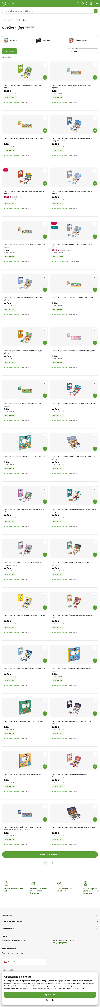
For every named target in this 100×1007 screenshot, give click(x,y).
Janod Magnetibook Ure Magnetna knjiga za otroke (24, 615)
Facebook (9, 953)
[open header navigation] (97, 3)
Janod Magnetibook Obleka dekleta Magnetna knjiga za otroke (23, 563)
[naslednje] (54, 863)
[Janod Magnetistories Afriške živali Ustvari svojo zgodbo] (25, 389)
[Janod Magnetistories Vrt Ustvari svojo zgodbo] (25, 707)
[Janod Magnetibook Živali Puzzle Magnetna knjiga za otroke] (74, 601)
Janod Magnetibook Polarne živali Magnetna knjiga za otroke (24, 669)
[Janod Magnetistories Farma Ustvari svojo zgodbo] (25, 124)
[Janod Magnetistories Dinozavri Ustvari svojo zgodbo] (25, 760)
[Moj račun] (82, 3)
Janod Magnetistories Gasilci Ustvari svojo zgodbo (72, 297)
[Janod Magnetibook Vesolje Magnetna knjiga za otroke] (74, 707)
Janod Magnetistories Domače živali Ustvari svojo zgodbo (24, 245)
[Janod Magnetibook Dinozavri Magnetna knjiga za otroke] (25, 177)
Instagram (23, 953)
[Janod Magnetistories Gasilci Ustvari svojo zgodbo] (74, 283)
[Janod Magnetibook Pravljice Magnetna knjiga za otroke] (74, 548)
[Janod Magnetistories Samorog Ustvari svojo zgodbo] (74, 336)
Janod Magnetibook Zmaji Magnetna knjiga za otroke (73, 827)
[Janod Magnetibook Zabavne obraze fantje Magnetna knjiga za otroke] (74, 495)
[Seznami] (78, 3)
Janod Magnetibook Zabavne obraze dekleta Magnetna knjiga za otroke (70, 775)
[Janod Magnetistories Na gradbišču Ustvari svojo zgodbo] (74, 71)
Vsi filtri (11, 51)
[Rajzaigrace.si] (3, 20)
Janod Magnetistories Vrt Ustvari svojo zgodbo (23, 721)
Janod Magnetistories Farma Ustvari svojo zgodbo (24, 138)
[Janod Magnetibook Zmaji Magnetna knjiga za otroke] (74, 813)
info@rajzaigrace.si (60, 943)
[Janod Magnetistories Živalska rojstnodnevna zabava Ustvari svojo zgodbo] (25, 813)
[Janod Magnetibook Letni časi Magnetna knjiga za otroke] (25, 336)
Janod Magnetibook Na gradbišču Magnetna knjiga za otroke (73, 457)
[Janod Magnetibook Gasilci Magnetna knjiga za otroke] (74, 389)
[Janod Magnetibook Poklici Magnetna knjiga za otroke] (25, 283)
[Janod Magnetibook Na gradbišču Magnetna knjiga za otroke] (74, 442)
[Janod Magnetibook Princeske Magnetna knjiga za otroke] (25, 495)
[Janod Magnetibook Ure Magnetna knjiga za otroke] (25, 601)
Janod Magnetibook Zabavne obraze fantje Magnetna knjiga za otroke (74, 510)
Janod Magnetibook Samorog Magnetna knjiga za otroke (72, 192)
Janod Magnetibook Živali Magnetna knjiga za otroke (22, 86)
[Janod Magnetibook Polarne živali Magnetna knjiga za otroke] (25, 654)
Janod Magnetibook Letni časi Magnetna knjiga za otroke (24, 351)
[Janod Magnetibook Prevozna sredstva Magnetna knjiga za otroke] (74, 124)
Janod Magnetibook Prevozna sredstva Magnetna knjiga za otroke (72, 139)
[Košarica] (91, 3)
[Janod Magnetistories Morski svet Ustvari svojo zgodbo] (74, 654)
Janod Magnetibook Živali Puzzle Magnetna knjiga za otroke (73, 616)
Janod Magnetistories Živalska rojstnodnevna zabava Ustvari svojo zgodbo (22, 828)
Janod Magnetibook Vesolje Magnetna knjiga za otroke (71, 722)
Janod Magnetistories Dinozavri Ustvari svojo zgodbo (22, 775)
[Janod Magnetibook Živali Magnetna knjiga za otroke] (25, 71)
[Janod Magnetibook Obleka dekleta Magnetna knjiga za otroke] (25, 548)
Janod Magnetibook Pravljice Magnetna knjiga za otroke (72, 563)
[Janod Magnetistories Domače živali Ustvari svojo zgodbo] (25, 230)
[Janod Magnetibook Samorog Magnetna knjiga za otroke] (74, 177)
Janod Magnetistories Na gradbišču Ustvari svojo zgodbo (72, 86)
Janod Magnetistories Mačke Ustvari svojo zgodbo (24, 456)
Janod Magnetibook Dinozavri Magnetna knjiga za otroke (24, 192)
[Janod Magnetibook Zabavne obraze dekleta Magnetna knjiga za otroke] (74, 760)
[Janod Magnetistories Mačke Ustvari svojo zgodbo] (25, 442)
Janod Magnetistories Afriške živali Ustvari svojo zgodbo (23, 404)
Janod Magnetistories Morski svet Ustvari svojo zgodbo (71, 669)
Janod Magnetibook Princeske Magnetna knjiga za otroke (24, 510)
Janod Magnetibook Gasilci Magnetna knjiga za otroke (74, 403)
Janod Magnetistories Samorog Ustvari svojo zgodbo (73, 350)
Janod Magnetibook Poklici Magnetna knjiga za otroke (23, 298)
